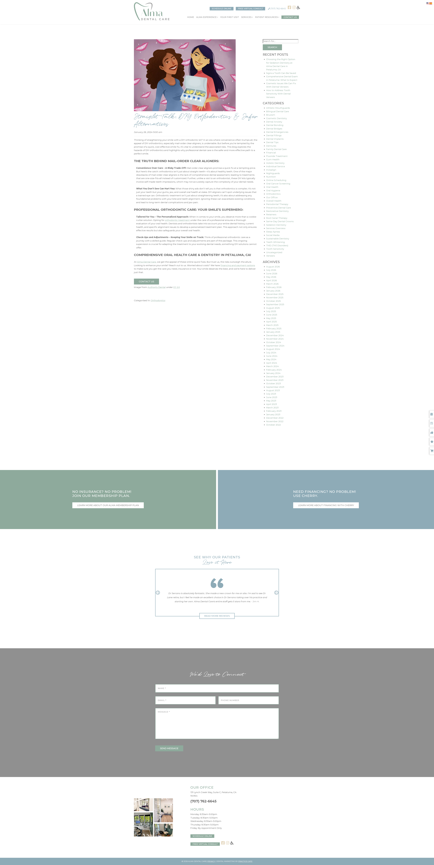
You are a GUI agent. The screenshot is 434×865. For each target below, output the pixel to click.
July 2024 (271, 352)
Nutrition (271, 176)
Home (190, 17)
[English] (427, 3)
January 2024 (273, 373)
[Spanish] (430, 3)
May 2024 (271, 359)
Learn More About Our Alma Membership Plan (108, 505)
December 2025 (274, 294)
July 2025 (271, 311)
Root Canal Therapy (276, 218)
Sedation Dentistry (276, 225)
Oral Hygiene (273, 190)
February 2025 (273, 328)
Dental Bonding (274, 125)
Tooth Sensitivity (275, 249)
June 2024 (271, 356)
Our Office (272, 197)
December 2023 (274, 376)
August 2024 (273, 349)
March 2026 (272, 284)
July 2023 (271, 394)
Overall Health (273, 201)
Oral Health (272, 187)
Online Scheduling (276, 180)
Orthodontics (158, 300)
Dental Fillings (274, 135)
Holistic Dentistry (275, 163)
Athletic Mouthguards (278, 108)
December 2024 (275, 335)
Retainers (271, 214)
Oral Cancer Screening (278, 183)
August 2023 (273, 390)
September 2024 (275, 345)
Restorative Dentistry (277, 211)
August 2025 (273, 308)
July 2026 (271, 270)
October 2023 (273, 383)
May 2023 (271, 400)
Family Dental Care (276, 149)
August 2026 (273, 266)
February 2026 (274, 287)
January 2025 (273, 332)
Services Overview (275, 228)
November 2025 (274, 297)
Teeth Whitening (275, 242)
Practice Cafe (245, 861)
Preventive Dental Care (278, 207)
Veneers (270, 256)
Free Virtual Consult (250, 8)
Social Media (273, 235)
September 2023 (275, 387)
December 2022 (274, 418)
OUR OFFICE (202, 787)
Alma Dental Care (146, 262)
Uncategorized (274, 252)
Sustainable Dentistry (277, 238)
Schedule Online (221, 8)
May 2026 (271, 277)
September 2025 (275, 304)
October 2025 (273, 301)
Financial (271, 152)
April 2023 (271, 404)
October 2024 (273, 342)
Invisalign (271, 170)
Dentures (271, 146)
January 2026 (273, 290)
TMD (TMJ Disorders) (277, 245)
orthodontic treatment (177, 220)
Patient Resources (266, 17)
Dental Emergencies (277, 132)
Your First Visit (229, 17)
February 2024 (274, 370)
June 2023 (271, 397)
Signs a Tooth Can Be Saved (281, 73)
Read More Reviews (217, 616)
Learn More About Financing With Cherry (326, 505)
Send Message (169, 748)
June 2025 (271, 314)
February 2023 (273, 411)
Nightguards (273, 173)
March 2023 (272, 407)
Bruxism (270, 115)
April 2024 (271, 363)
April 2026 (271, 280)
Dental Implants (275, 139)
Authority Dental (157, 287)
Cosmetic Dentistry (276, 118)
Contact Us (290, 17)
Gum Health (273, 159)
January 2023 (273, 414)
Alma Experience (206, 17)
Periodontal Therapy (277, 204)
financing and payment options (238, 265)
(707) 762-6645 (278, 8)
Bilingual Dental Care (277, 111)
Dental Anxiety (274, 121)
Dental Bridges (274, 128)
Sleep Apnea (273, 231)
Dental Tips (272, 142)
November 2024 (275, 339)
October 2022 (273, 425)
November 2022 (274, 421)
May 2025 (271, 318)
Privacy (211, 861)
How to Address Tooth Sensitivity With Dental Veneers (278, 94)
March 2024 (272, 366)
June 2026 (271, 273)
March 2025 (272, 325)
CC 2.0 (176, 287)
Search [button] (272, 47)
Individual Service (275, 166)
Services (246, 17)
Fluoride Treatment (277, 156)
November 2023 (274, 380)
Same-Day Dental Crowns (280, 221)
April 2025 (271, 321)
